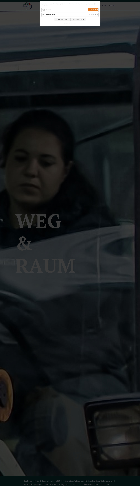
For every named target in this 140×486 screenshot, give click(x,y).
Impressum (73, 23)
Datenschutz (67, 23)
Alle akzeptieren (78, 19)
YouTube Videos (50, 14)
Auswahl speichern (62, 19)
